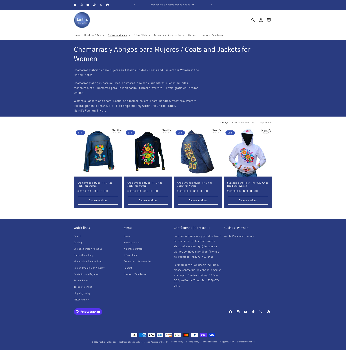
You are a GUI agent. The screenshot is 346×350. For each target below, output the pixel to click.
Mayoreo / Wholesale (135, 274)
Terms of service (209, 341)
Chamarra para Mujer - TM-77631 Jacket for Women (94, 184)
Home (127, 236)
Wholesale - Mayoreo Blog (88, 261)
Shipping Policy (82, 293)
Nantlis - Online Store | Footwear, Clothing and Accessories (124, 342)
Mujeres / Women (133, 248)
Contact (128, 267)
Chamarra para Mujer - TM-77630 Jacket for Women (194, 184)
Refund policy (177, 341)
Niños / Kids (130, 255)
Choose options (98, 200)
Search (77, 236)
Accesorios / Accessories (137, 261)
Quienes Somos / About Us (88, 248)
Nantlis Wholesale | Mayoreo (239, 236)
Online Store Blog (83, 255)
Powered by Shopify (159, 342)
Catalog (78, 242)
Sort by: (223, 122)
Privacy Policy (81, 299)
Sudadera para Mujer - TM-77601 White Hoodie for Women (247, 184)
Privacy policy (192, 341)
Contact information (245, 341)
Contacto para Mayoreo (86, 274)
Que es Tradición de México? (89, 267)
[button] (94, 35)
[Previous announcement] (135, 4)
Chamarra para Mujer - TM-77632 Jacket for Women (144, 184)
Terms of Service (83, 286)
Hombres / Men (132, 242)
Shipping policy (227, 341)
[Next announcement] (211, 4)
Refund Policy (81, 280)
